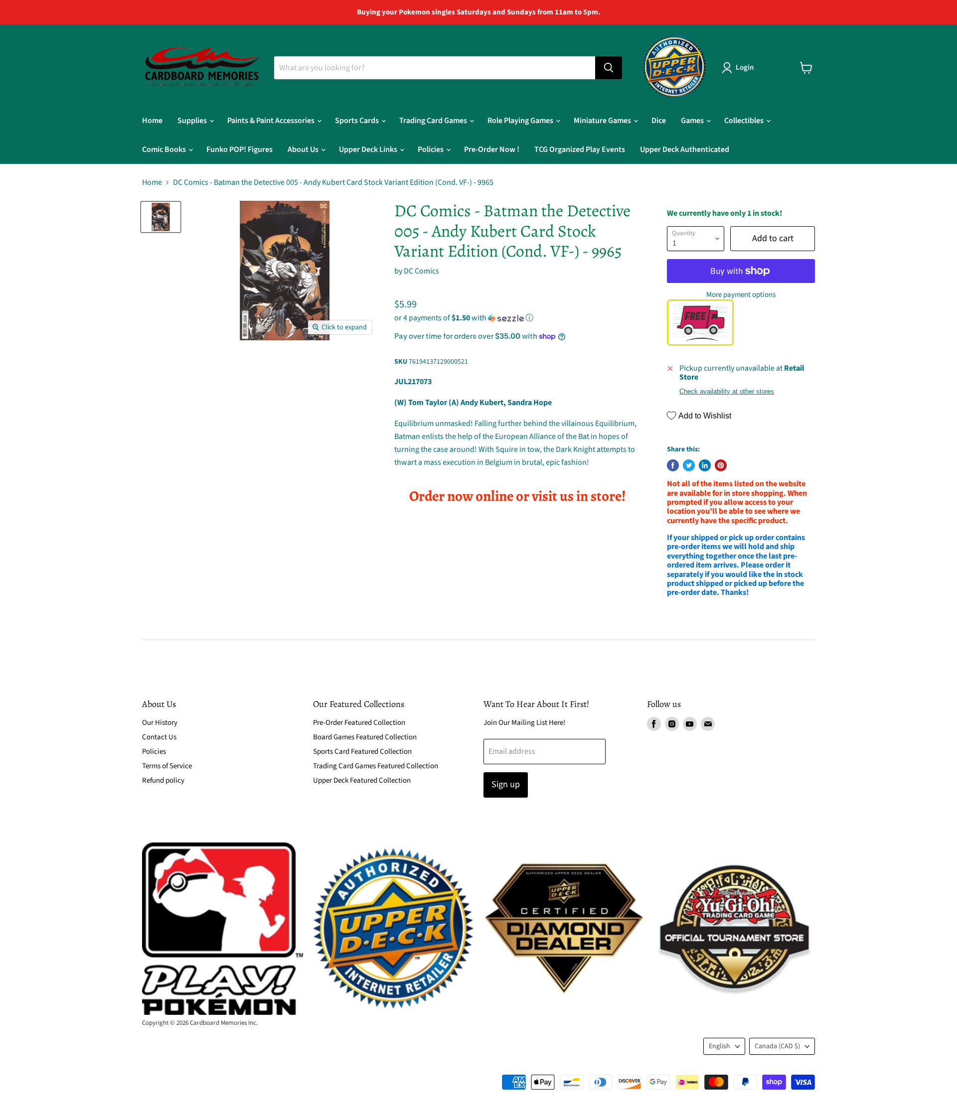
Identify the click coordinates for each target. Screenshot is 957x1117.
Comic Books (164, 149)
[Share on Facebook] (673, 465)
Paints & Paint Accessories (271, 120)
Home (152, 120)
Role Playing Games (521, 120)
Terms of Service (167, 766)
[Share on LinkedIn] (705, 465)
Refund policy (163, 780)
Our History (159, 722)
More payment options (741, 294)
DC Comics (421, 271)
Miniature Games (603, 120)
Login (745, 67)
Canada (777, 1046)
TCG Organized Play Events (579, 149)
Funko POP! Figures (239, 149)
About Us (304, 149)
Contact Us (159, 737)
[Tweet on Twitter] (689, 465)
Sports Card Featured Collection (362, 751)
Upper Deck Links (369, 149)
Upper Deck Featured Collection (362, 780)
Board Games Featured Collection (365, 737)
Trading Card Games (434, 120)
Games (693, 120)
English (719, 1046)
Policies (431, 149)
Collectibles (744, 120)
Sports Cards (357, 120)
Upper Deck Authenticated (684, 149)
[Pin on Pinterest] (721, 465)
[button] (517, 317)
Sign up (505, 784)
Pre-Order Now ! (491, 149)
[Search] (608, 67)
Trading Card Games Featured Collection (375, 766)
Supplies (192, 120)
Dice (658, 120)
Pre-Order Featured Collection (359, 722)
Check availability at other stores (726, 391)
